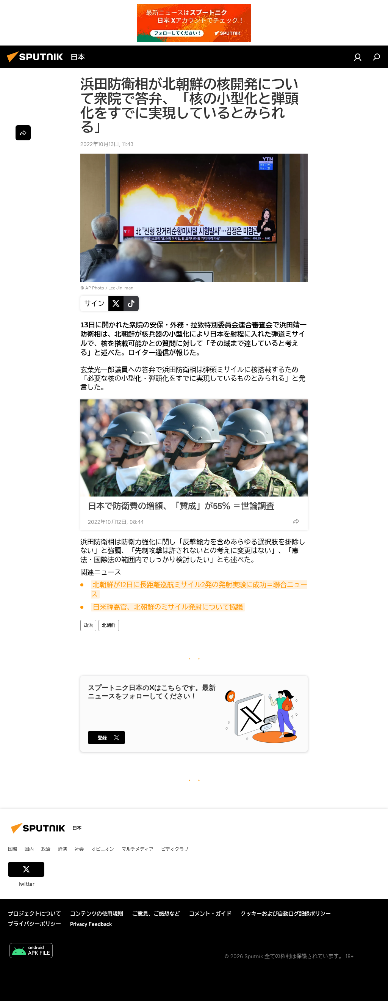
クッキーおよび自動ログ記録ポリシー (286, 913)
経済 (62, 848)
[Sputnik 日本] (37, 63)
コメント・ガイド (210, 913)
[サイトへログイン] (357, 56)
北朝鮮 (109, 625)
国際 (12, 848)
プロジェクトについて (34, 913)
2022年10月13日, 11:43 (106, 144)
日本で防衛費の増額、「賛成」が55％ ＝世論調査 (181, 506)
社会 (79, 848)
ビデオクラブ (174, 848)
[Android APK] (31, 951)
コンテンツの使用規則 (96, 913)
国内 (29, 848)
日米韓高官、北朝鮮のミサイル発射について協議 (168, 607)
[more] (296, 521)
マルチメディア (137, 848)
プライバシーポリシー (34, 924)
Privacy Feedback (91, 924)
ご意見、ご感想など (156, 913)
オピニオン (102, 848)
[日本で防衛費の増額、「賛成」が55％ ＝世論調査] (194, 448)
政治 (88, 625)
